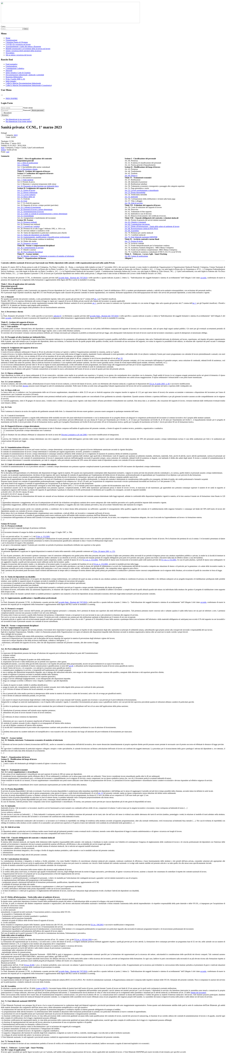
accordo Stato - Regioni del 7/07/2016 (73, 278)
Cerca (3, 26)
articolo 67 (58, 316)
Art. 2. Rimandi (23, 165)
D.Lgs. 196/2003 (97, 925)
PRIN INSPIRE (12, 98)
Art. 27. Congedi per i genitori (28, 226)
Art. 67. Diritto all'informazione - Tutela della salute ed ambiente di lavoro (152, 226)
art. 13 (100, 793)
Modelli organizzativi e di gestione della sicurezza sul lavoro (28, 49)
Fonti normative (11, 64)
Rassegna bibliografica (14, 77)
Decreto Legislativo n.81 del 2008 (74, 435)
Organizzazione (11, 40)
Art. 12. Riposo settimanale (27, 192)
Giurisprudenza (11, 66)
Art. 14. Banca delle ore (26, 197)
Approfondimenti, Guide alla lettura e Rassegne (23, 46)
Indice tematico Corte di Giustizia (18, 73)
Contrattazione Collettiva (15, 68)
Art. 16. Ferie (22, 201)
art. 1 (96, 299)
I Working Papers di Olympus (17, 42)
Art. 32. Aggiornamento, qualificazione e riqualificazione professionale (43, 237)
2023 (16, 135)
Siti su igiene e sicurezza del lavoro (19, 55)
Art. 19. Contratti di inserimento (29, 207)
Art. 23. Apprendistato (25, 216)
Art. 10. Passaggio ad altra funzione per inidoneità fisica (38, 186)
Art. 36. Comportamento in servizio (30, 248)
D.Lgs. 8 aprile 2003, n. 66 (159, 384)
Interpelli (9, 71)
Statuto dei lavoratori (198, 993)
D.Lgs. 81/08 (29, 965)
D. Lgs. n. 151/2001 (90, 560)
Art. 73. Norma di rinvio (134, 241)
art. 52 (120, 358)
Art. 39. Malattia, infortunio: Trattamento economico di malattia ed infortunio (45, 256)
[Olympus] (70, 22)
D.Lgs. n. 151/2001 (100, 564)
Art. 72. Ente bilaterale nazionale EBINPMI (141, 237)
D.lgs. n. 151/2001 (43, 536)
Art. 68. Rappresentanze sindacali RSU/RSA (141, 229)
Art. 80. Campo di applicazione (136, 256)
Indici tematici (11, 81)
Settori (3, 150)
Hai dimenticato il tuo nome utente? (19, 121)
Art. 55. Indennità (131, 197)
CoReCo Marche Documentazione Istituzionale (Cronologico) (29, 85)
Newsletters (10, 53)
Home (8, 38)
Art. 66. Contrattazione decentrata (137, 224)
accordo (203, 278)
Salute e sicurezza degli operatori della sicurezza (23, 51)
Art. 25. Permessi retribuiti (27, 222)
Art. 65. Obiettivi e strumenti (135, 222)
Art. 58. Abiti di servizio (134, 203)
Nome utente (28, 108)
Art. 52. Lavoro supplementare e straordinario (142, 190)
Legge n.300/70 (42, 988)
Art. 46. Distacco (131, 176)
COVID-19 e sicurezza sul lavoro (18, 44)
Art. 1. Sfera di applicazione (27, 163)
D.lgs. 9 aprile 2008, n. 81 (15, 79)
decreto (25, 386)
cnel (7, 152)
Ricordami (8, 113)
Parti (2, 148)
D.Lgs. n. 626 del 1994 (83, 940)
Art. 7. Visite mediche (25, 180)
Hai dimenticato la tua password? (18, 119)
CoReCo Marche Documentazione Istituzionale (23, 83)
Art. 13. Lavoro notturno (26, 195)
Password (26, 110)
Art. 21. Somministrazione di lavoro (30, 212)
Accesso (5, 115)
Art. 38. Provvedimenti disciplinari (30, 252)
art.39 (71, 666)
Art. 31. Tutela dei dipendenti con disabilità (33, 235)
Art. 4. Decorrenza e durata (27, 169)
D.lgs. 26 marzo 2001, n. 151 (104, 551)
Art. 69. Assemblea (132, 231)
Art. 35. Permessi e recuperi (27, 243)
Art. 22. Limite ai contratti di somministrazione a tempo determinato (42, 214)
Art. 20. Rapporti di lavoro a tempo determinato (34, 209)
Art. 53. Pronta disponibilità (135, 192)
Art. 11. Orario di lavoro (26, 190)
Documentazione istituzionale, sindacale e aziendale (25, 75)
